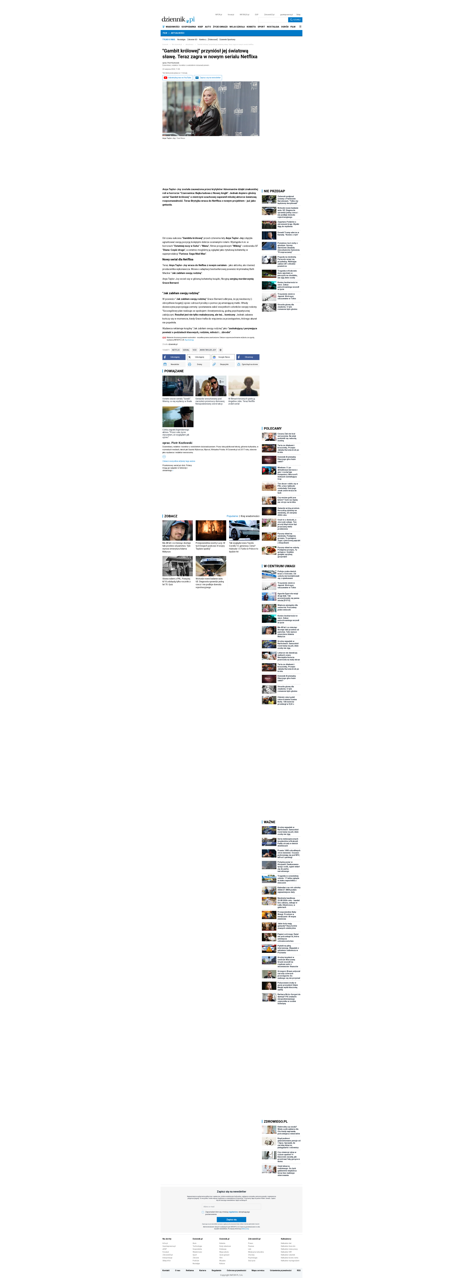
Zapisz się (231, 1219)
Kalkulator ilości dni (288, 1246)
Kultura (222, 1263)
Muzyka (222, 1261)
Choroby (251, 1255)
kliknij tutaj (245, 1229)
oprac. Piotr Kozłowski (185, 64)
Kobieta (222, 1243)
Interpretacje (167, 1258)
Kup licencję (189, 340)
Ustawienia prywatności (280, 1270)
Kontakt (166, 1270)
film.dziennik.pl (177, 44)
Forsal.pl (166, 1252)
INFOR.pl (218, 15)
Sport (195, 1255)
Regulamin (216, 1270)
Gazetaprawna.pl (169, 1246)
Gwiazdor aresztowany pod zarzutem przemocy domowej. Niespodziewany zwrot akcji (210, 401)
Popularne (232, 516)
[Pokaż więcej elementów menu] (300, 27)
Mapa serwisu (258, 1270)
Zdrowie (196, 1258)
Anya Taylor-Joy (208, 350)
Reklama (190, 1270)
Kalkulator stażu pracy (289, 1249)
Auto (194, 1243)
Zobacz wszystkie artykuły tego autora (178, 461)
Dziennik (165, 44)
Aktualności (177, 33)
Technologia (197, 1246)
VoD (195, 350)
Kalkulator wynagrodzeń (290, 1261)
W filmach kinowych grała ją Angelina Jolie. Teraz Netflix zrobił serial (241, 401)
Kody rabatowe (225, 1246)
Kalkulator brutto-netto (289, 1258)
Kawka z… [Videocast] (208, 39)
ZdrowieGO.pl (269, 15)
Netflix (176, 350)
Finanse (251, 1246)
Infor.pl (165, 1243)
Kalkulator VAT (286, 1252)
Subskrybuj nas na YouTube (179, 77)
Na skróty (167, 1239)
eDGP (165, 1249)
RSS (299, 1270)
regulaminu (233, 1212)
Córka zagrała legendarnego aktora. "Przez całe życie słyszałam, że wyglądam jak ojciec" (175, 433)
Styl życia (251, 1261)
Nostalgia (181, 39)
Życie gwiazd (224, 1255)
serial (186, 350)
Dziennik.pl (198, 1239)
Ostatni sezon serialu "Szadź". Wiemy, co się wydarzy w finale (177, 399)
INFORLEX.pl (244, 15)
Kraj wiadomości (250, 516)
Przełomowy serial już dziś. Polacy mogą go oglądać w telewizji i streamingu (177, 468)
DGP (256, 15)
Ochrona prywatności (236, 1270)
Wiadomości (197, 1252)
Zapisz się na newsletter (210, 77)
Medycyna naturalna (256, 1252)
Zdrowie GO (192, 39)
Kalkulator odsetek (288, 1255)
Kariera (202, 1270)
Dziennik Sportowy (227, 39)
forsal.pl (231, 15)
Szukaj (296, 20)
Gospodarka (197, 1249)
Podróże (196, 1261)
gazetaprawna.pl (286, 15)
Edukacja (222, 1249)
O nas (177, 1270)
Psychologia (252, 1258)
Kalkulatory (286, 1239)
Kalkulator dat (286, 1243)
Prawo (250, 1243)
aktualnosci (189, 44)
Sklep (298, 15)
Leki (249, 1249)
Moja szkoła (224, 1252)
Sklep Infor (167, 1261)
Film (165, 33)
